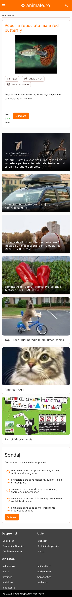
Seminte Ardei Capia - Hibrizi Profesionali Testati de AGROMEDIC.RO (33, 288)
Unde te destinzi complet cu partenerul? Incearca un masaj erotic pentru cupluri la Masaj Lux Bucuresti (33, 246)
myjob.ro (8, 582)
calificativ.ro (44, 566)
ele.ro (6, 571)
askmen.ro (9, 566)
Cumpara (21, 115)
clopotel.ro (9, 587)
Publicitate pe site (48, 546)
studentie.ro (44, 571)
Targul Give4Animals (18, 439)
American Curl (14, 389)
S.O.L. (41, 551)
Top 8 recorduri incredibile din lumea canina (34, 340)
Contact (42, 540)
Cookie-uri (9, 540)
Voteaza (11, 517)
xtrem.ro (7, 576)
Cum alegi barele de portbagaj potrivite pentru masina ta (31, 206)
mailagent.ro (44, 576)
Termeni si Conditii (13, 546)
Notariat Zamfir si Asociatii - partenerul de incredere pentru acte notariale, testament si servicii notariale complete (35, 163)
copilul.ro (42, 582)
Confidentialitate (12, 551)
